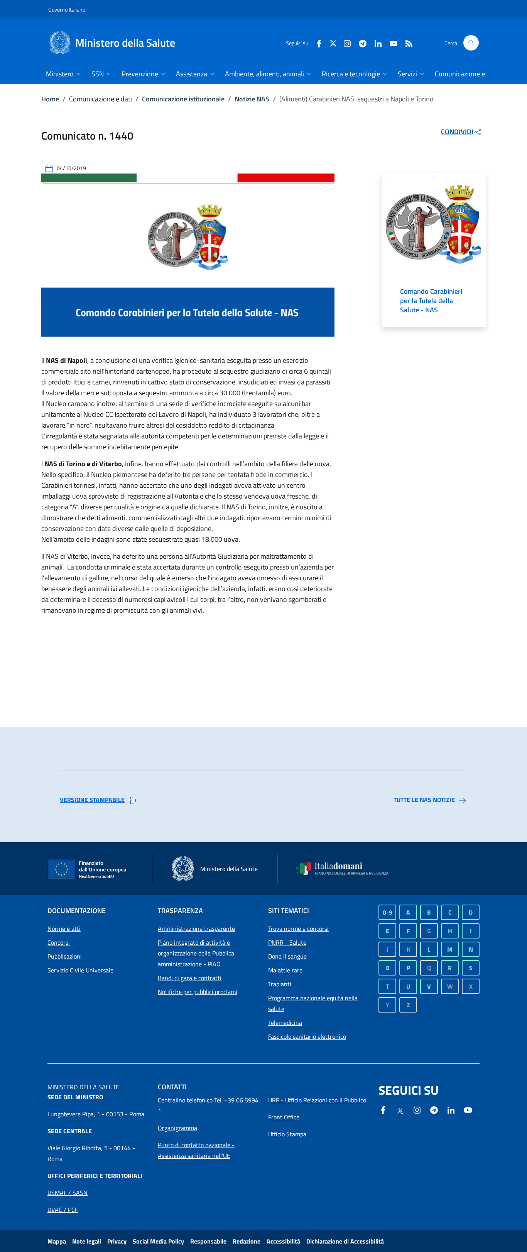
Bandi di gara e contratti (189, 977)
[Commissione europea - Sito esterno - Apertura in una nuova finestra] (87, 869)
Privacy (117, 1241)
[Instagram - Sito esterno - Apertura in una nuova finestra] (344, 42)
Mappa (56, 1241)
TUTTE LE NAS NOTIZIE (424, 799)
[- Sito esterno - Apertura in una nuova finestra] (468, 1109)
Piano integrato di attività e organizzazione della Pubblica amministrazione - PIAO (196, 953)
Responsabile (208, 1241)
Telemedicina (285, 1022)
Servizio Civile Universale (80, 970)
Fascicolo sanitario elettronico (307, 1036)
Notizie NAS (252, 99)
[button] (471, 43)
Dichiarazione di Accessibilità (345, 1241)
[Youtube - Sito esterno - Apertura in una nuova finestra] (390, 42)
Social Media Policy (158, 1241)
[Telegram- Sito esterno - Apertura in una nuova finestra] (359, 42)
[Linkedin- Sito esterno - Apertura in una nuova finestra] (451, 1109)
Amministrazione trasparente (196, 928)
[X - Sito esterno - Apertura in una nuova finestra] (333, 42)
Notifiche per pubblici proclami (197, 991)
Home (50, 99)
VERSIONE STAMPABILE (92, 799)
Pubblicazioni (64, 956)
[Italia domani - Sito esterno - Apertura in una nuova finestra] (346, 868)
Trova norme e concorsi (298, 928)
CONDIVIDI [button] (457, 131)
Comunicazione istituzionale (183, 99)
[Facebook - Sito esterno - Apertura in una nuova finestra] (316, 42)
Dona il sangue (287, 956)
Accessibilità (283, 1241)
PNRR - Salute (287, 942)
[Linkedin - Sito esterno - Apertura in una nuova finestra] (375, 42)
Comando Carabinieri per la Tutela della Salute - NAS (431, 301)
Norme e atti (64, 928)
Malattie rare (285, 970)
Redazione (246, 1241)
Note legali (86, 1241)
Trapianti (279, 984)
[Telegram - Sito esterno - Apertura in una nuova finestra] (434, 1109)
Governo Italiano (66, 9)
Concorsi (58, 942)
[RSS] (406, 42)
